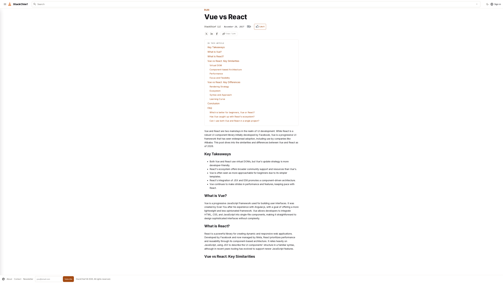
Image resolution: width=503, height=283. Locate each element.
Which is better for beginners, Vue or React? (232, 112)
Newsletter (28, 279)
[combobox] (255, 4)
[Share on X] (206, 34)
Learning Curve (217, 99)
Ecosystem (215, 90)
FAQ (209, 108)
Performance (216, 73)
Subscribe (68, 279)
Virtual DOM (216, 65)
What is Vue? (214, 51)
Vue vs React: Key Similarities (223, 61)
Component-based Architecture (226, 69)
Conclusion (213, 103)
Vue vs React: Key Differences (223, 82)
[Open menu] (5, 4)
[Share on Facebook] (217, 34)
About (9, 279)
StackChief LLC (212, 26)
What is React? (215, 56)
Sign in (497, 4)
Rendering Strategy (219, 86)
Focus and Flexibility (220, 78)
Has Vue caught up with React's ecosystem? (232, 116)
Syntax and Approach (221, 95)
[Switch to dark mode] (487, 4)
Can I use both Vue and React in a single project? (234, 120)
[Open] (477, 4)
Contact (17, 279)
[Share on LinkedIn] (212, 34)
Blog (206, 10)
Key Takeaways (216, 47)
